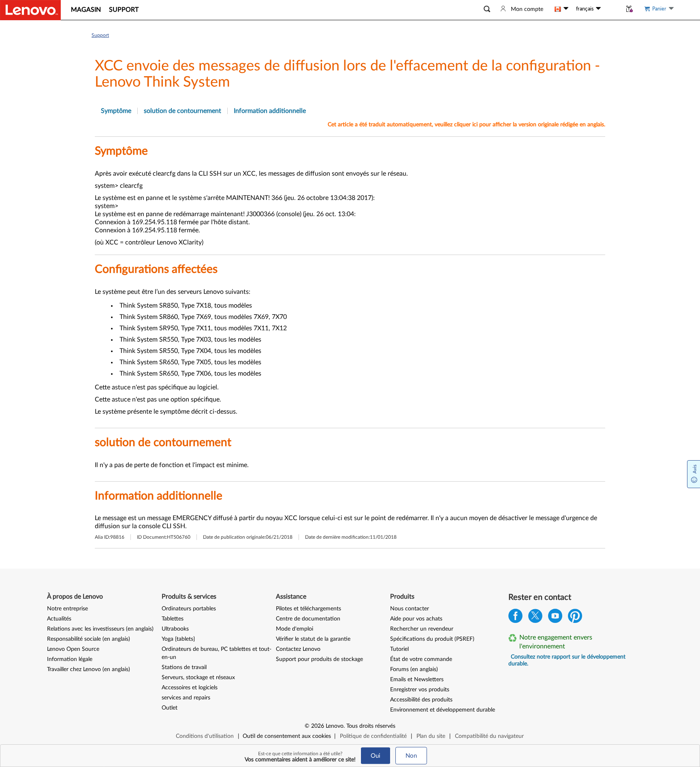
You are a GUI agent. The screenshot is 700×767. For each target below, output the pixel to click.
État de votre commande (421, 659)
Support (100, 35)
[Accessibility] (611, 9)
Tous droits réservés (370, 726)
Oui (375, 756)
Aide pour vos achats (416, 619)
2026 (317, 726)
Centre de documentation (308, 619)
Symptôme (116, 111)
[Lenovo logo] (30, 10)
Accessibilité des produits (421, 700)
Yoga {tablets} (178, 639)
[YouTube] (555, 618)
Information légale (69, 659)
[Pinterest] (575, 618)
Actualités (59, 619)
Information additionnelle (270, 111)
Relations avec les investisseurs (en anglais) (100, 629)
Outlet (169, 708)
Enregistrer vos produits (419, 690)
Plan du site (430, 736)
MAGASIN (86, 9)
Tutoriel (399, 649)
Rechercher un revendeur (421, 629)
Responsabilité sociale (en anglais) (88, 639)
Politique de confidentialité (373, 736)
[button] (487, 9)
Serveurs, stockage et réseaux (198, 677)
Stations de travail (184, 667)
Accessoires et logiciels (190, 688)
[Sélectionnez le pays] (561, 9)
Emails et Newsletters (417, 679)
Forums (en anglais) (414, 669)
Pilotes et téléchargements (308, 609)
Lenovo (335, 726)
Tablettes (173, 619)
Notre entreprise (67, 609)
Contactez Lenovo (298, 649)
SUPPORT (124, 9)
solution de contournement (182, 111)
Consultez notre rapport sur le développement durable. (566, 660)
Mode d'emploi (294, 629)
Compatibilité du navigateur (489, 736)
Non (411, 756)
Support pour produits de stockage (319, 659)
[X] (535, 618)
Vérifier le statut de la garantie (313, 639)
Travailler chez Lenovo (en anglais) (88, 669)
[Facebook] (515, 618)
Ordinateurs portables (189, 609)
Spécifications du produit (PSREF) (432, 639)
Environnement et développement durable (442, 710)
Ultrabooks (175, 629)
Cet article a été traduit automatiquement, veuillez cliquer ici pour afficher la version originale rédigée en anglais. (466, 124)
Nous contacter (409, 609)
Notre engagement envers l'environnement (555, 642)
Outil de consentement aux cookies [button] (287, 736)
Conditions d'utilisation (205, 736)
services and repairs (186, 698)
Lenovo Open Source (73, 649)
